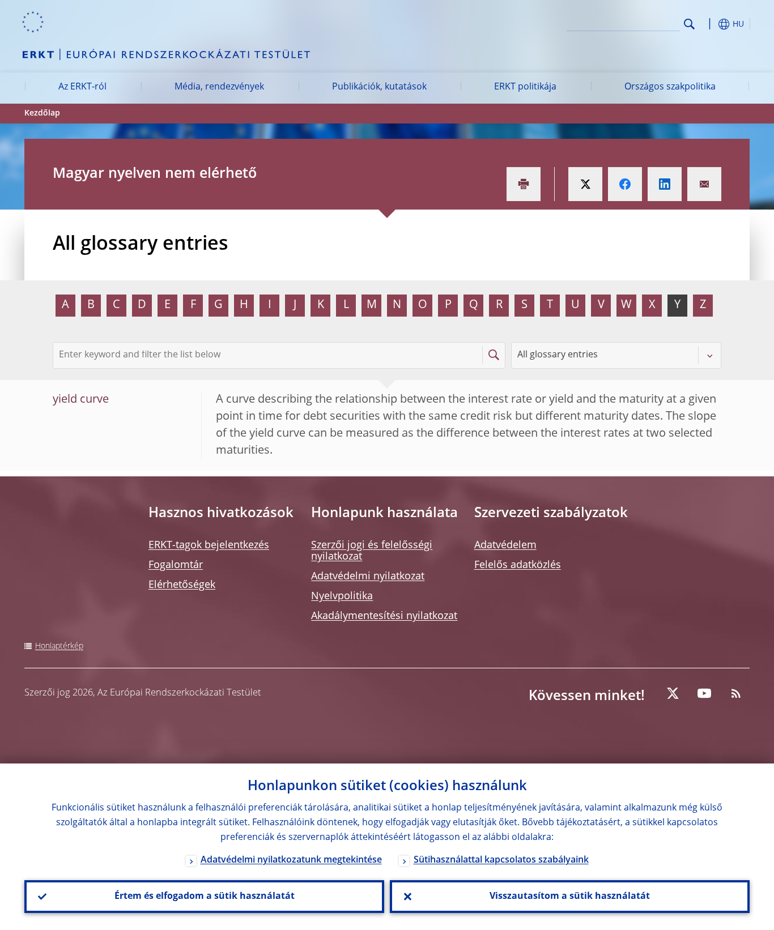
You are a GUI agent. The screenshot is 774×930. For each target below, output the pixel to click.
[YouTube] (704, 693)
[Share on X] (585, 184)
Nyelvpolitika (342, 596)
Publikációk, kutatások (379, 87)
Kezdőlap (42, 113)
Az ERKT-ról (82, 87)
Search (689, 24)
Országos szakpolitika (670, 87)
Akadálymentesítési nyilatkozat (384, 616)
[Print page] (524, 184)
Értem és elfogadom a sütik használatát (204, 896)
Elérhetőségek (181, 585)
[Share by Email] (704, 184)
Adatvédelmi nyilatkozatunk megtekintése (291, 860)
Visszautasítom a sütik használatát (570, 896)
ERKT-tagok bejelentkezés (208, 545)
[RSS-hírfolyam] (736, 693)
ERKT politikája (525, 87)
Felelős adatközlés (517, 565)
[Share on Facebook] (625, 184)
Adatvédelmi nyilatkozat (367, 576)
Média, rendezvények (219, 87)
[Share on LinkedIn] (665, 184)
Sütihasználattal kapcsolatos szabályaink (501, 860)
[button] (710, 24)
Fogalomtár (175, 565)
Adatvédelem (505, 545)
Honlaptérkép (59, 646)
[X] (672, 693)
